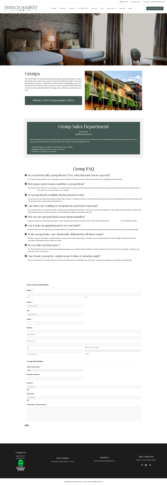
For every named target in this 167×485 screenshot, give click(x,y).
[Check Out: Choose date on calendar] (28, 400)
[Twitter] (146, 465)
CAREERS (122, 8)
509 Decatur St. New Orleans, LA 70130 (62, 461)
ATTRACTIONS (83, 8)
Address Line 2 (31, 341)
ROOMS (53, 8)
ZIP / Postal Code (32, 354)
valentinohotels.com (75, 190)
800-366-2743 (32, 190)
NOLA (111, 8)
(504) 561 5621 (136, 2)
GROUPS (72, 8)
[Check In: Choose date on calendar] (28, 390)
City (28, 347)
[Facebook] (142, 465)
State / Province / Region (92, 347)
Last (86, 297)
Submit (27, 425)
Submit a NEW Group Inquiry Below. (53, 100)
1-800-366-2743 (115, 221)
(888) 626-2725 (124, 2)
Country (87, 353)
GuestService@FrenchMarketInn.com (155, 2)
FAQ (102, 8)
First (28, 297)
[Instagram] (150, 465)
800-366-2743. (66, 201)
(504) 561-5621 (20, 458)
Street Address (31, 334)
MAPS (130, 8)
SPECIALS (63, 8)
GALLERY (94, 8)
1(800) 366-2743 (84, 142)
